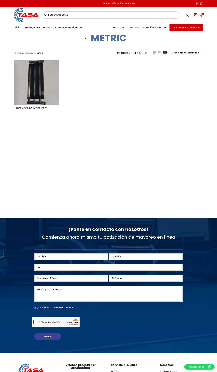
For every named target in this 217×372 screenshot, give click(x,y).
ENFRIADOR (30, 53)
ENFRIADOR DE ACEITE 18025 (31, 108)
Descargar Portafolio (186, 27)
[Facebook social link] (197, 3)
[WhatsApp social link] (201, 3)
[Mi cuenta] (187, 15)
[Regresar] (87, 38)
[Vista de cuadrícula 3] (159, 53)
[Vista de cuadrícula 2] (154, 53)
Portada (18, 53)
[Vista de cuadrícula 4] (165, 53)
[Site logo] (26, 14)
